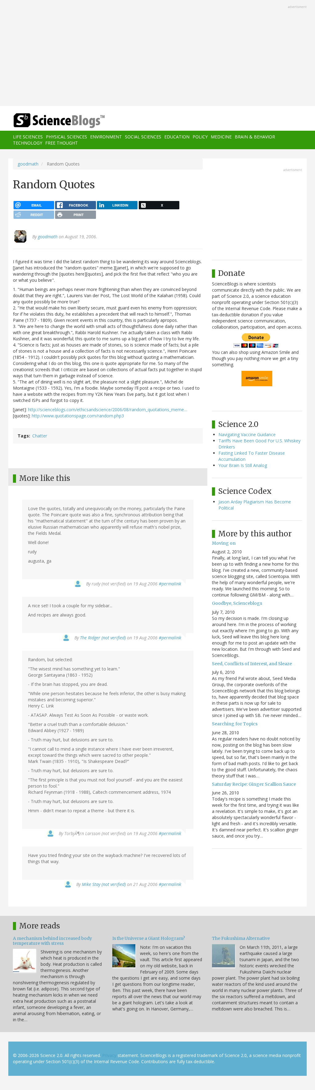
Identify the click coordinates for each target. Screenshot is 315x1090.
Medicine (221, 137)
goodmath (28, 164)
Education (176, 137)
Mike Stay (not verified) (104, 884)
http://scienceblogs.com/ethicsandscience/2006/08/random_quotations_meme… (107, 409)
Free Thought (61, 143)
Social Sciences (143, 137)
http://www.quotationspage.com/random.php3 (78, 416)
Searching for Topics (234, 724)
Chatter (39, 436)
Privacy (109, 1055)
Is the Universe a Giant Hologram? (148, 938)
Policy (200, 137)
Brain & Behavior (255, 137)
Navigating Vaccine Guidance (247, 434)
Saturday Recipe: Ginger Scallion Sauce (254, 784)
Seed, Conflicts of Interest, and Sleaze (252, 663)
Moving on (224, 543)
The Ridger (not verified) (103, 638)
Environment (106, 137)
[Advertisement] (157, 53)
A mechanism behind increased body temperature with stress (52, 941)
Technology (27, 143)
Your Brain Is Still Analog (242, 465)
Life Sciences (28, 137)
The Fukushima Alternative (241, 938)
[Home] (61, 120)
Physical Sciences (66, 137)
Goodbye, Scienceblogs (237, 603)
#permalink (170, 584)
